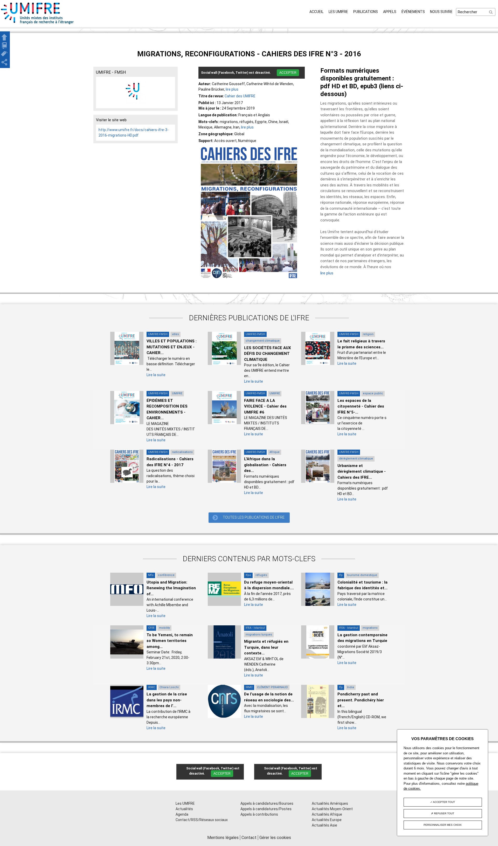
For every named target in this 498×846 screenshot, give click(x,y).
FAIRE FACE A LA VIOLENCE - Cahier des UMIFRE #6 (265, 406)
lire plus (232, 89)
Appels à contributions (259, 814)
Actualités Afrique (327, 814)
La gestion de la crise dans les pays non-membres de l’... (167, 700)
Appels (389, 12)
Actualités (184, 809)
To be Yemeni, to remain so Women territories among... (170, 641)
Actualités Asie (324, 825)
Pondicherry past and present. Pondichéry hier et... (360, 700)
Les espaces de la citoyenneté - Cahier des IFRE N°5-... (360, 406)
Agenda (182, 814)
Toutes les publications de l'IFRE (254, 517)
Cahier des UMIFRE (240, 96)
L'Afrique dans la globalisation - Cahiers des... (265, 465)
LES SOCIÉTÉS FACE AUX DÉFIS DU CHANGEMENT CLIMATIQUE (267, 354)
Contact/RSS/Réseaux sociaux (202, 820)
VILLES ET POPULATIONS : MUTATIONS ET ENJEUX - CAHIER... (172, 347)
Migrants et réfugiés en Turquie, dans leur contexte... (266, 647)
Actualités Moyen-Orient (332, 809)
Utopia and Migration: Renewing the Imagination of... (171, 588)
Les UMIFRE (338, 12)
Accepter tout (443, 802)
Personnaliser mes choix (443, 824)
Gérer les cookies (275, 837)
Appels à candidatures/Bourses (266, 803)
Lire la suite (156, 375)
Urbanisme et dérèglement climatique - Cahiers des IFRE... (361, 471)
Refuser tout (443, 813)
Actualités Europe (327, 820)
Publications (365, 12)
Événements (413, 12)
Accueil (316, 12)
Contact (249, 837)
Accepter (287, 73)
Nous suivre (441, 12)
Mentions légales (223, 837)
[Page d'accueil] (37, 24)
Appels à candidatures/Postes (266, 809)
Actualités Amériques (330, 803)
